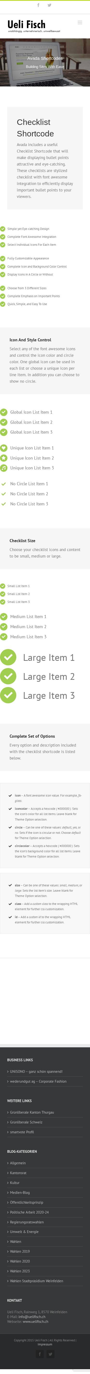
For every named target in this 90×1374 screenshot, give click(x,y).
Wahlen (15, 1241)
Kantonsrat (18, 1173)
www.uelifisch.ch (35, 1321)
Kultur (14, 1182)
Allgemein (18, 1163)
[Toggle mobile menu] (80, 22)
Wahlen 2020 (20, 1261)
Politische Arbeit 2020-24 (29, 1212)
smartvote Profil (22, 1132)
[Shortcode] (45, 62)
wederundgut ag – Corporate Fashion (38, 1081)
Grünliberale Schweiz (26, 1122)
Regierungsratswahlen (27, 1222)
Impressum (45, 1344)
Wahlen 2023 (20, 1271)
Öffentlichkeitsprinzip (26, 1202)
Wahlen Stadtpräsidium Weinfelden (36, 1281)
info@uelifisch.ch (31, 1316)
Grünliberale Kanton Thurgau (32, 1112)
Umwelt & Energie (24, 1231)
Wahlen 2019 (20, 1251)
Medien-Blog (20, 1192)
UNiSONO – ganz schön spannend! (36, 1071)
